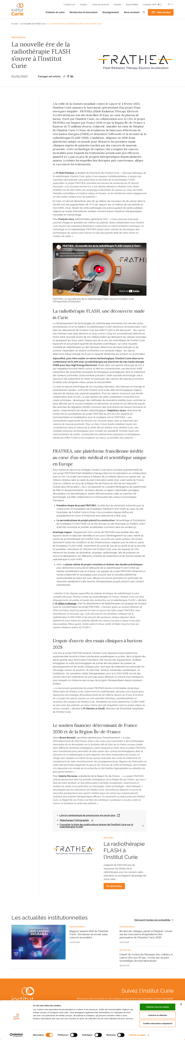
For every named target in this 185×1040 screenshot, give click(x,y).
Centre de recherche (100, 5)
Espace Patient (132, 5)
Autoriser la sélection (157, 1015)
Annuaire (117, 5)
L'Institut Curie (69, 5)
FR (169, 4)
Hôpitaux (83, 5)
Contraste (150, 5)
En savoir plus (114, 886)
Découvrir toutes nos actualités (152, 920)
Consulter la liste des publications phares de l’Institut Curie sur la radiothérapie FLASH (96, 825)
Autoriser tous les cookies (157, 1007)
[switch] (73, 1035)
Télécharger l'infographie (74, 820)
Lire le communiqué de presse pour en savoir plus (88, 815)
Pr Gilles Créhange (65, 603)
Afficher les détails (137, 1035)
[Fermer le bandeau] (181, 1004)
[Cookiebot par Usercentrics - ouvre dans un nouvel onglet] (16, 1035)
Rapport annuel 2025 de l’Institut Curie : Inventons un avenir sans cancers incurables (89, 934)
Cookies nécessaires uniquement (157, 1023)
